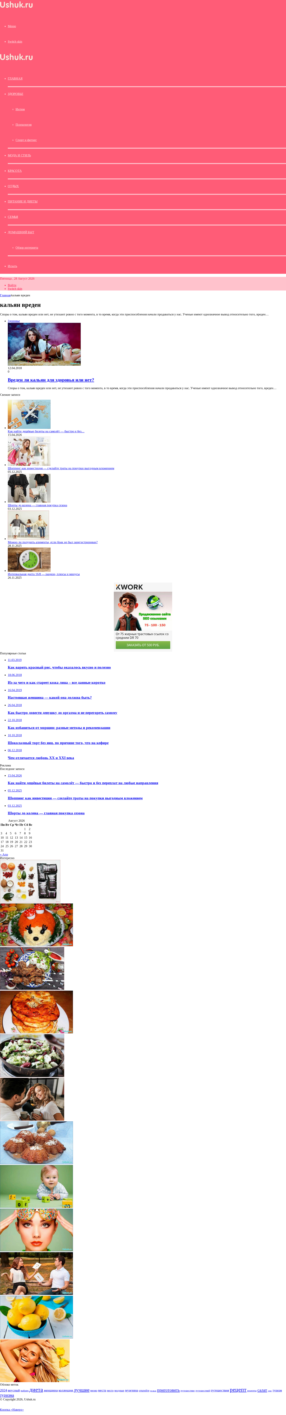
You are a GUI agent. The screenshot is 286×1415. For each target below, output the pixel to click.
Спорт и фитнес (26, 140)
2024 (3, 1390)
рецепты (252, 1390)
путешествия (220, 1390)
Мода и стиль (19, 155)
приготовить (168, 1390)
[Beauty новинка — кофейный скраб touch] (30, 901)
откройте (144, 1390)
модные (119, 1390)
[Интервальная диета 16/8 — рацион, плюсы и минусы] (29, 570)
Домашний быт (21, 232)
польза (153, 1391)
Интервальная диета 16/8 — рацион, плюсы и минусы (44, 574)
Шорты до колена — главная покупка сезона (37, 505)
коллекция (66, 1390)
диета (36, 1389)
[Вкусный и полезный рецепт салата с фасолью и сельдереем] (32, 1076)
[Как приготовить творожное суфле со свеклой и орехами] (36, 1163)
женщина (51, 1390)
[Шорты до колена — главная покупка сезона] (29, 501)
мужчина (131, 1390)
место (110, 1390)
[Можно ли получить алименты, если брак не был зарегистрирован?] (28, 538)
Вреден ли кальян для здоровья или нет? (51, 379)
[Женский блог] (16, 7)
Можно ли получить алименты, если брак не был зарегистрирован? (53, 542)
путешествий (203, 1390)
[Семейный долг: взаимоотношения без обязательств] (32, 1119)
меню (93, 1390)
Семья (13, 217)
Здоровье (15, 94)
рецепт (238, 1389)
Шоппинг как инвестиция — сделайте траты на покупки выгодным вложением (61, 468)
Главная (5, 295)
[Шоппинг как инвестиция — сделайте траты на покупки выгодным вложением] (29, 464)
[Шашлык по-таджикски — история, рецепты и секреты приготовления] (32, 988)
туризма (7, 1395)
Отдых (13, 186)
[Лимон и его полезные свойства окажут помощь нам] (36, 1337)
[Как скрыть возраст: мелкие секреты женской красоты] (36, 1250)
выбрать (25, 1390)
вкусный (14, 1390)
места (102, 1390)
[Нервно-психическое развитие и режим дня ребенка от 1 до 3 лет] (36, 1206)
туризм (277, 1390)
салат (262, 1390)
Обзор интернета (27, 247)
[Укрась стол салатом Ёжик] (36, 945)
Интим (20, 109)
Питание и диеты (23, 201)
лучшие (81, 1389)
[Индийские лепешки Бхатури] (36, 1032)
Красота (15, 170)
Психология (24, 124)
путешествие (188, 1390)
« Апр (4, 854)
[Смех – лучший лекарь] (35, 1381)
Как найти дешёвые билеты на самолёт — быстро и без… (46, 431)
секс (270, 1391)
